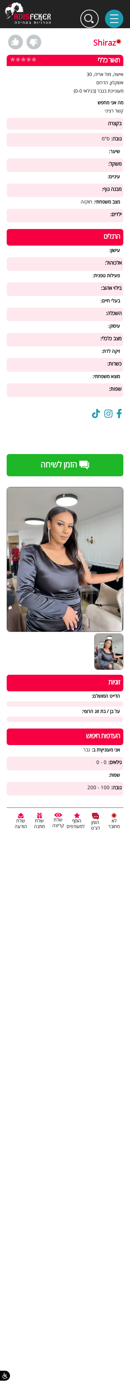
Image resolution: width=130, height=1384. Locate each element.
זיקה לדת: (111, 351)
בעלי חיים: (110, 301)
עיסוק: (114, 326)
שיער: (114, 151)
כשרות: (114, 364)
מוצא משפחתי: (106, 376)
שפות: (115, 389)
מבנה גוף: (112, 189)
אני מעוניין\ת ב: (106, 750)
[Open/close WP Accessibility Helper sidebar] (5, 1376)
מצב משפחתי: (107, 202)
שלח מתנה (39, 823)
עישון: (114, 250)
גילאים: (115, 762)
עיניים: (114, 177)
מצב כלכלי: (111, 339)
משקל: (115, 164)
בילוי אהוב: (111, 288)
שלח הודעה (21, 823)
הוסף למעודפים (76, 823)
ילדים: (116, 214)
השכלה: (114, 313)
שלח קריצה (58, 822)
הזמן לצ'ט (95, 825)
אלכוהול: (113, 263)
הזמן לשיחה (60, 465)
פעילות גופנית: (106, 275)
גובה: (116, 139)
